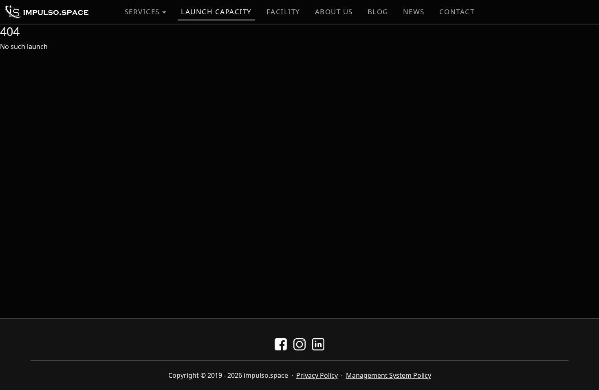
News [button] (414, 11)
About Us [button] (334, 11)
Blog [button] (378, 11)
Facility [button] (283, 11)
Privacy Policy (317, 375)
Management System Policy (388, 375)
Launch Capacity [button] (216, 11)
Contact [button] (457, 11)
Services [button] (142, 11)
